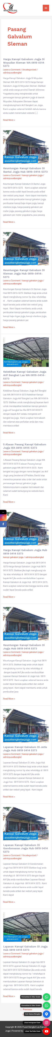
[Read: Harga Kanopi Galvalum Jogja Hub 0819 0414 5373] (26, 528)
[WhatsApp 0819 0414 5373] (46, 997)
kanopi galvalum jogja (32, 175)
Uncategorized (29, 69)
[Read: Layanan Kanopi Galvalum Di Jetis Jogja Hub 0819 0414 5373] (26, 725)
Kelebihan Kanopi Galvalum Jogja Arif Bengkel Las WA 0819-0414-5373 (24, 375)
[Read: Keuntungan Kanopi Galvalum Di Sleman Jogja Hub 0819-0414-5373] (26, 248)
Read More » (9, 119)
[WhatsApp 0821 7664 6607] (46, 1005)
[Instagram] (3, 517)
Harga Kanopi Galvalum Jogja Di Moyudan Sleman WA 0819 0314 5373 (23, 62)
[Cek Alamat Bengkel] (46, 1014)
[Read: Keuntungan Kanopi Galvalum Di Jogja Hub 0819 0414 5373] (26, 623)
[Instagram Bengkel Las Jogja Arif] (46, 1022)
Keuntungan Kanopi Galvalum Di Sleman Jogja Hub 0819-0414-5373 (24, 273)
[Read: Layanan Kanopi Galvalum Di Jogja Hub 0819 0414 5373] (26, 926)
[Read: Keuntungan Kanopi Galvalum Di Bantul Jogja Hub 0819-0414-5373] (26, 146)
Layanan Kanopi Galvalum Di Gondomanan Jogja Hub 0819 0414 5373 (25, 848)
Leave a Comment (11, 69)
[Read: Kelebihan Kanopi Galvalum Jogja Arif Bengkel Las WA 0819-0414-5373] (26, 352)
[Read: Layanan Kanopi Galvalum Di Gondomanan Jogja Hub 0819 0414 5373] (26, 823)
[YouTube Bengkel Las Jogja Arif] (46, 1031)
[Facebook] (3, 524)
